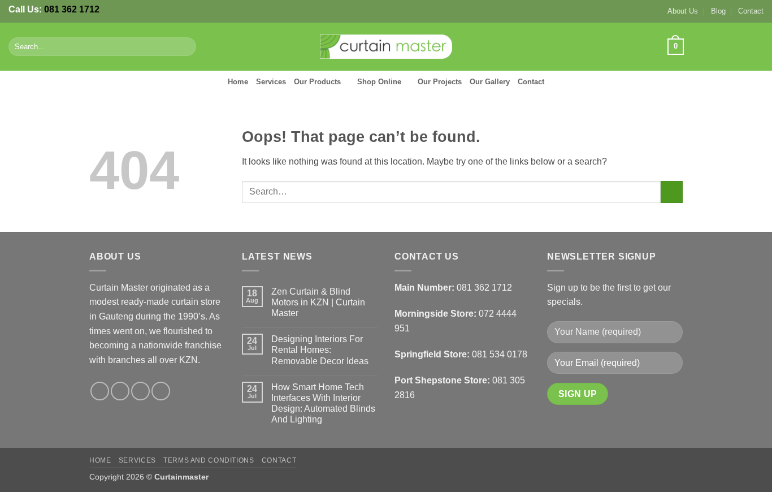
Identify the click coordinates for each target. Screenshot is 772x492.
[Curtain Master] (386, 46)
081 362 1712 (71, 9)
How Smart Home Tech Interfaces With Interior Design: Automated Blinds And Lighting (323, 403)
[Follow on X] (726, 46)
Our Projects (440, 81)
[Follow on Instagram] (712, 46)
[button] (675, 47)
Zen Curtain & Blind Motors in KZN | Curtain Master (318, 302)
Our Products (317, 81)
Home (238, 81)
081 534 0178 (499, 354)
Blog (718, 11)
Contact (751, 11)
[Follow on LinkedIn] (756, 46)
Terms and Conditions (208, 460)
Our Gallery (490, 81)
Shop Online (379, 81)
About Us (682, 11)
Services (271, 81)
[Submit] (185, 47)
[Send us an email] (741, 46)
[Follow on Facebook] (696, 46)
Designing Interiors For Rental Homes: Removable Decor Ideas (319, 349)
